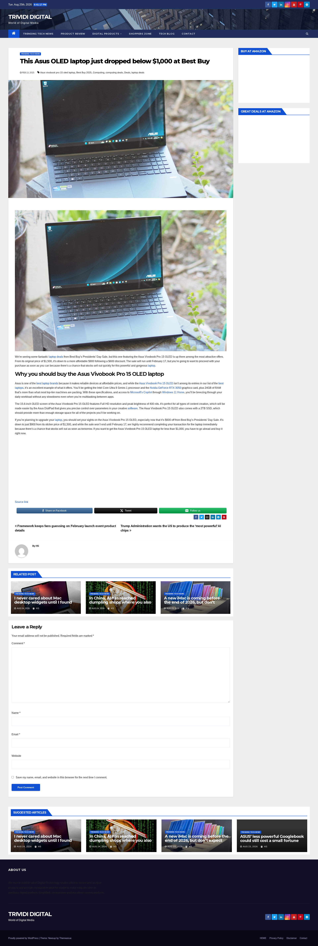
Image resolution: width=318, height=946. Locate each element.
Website (16, 755)
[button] (307, 33)
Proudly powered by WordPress (23, 938)
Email (16, 734)
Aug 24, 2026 (24, 846)
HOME (263, 938)
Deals (127, 72)
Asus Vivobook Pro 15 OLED (156, 383)
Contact (188, 33)
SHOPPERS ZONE (140, 33)
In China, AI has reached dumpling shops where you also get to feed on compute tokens (120, 602)
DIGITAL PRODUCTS (105, 33)
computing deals (114, 72)
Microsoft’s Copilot (141, 392)
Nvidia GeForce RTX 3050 (165, 387)
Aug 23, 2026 (175, 846)
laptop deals (138, 72)
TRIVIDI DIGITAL (30, 16)
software (133, 408)
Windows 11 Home (173, 392)
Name (16, 712)
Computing (98, 72)
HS (37, 545)
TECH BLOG (167, 33)
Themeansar (65, 938)
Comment (18, 643)
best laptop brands (47, 383)
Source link (21, 502)
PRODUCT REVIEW (73, 33)
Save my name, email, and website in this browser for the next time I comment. (61, 777)
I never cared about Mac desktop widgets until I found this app (43, 602)
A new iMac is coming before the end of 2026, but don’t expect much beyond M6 (192, 602)
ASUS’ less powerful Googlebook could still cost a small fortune (272, 838)
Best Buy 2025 (84, 72)
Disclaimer (292, 938)
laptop (151, 365)
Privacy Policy (276, 938)
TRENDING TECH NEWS (38, 33)
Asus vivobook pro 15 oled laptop (57, 72)
